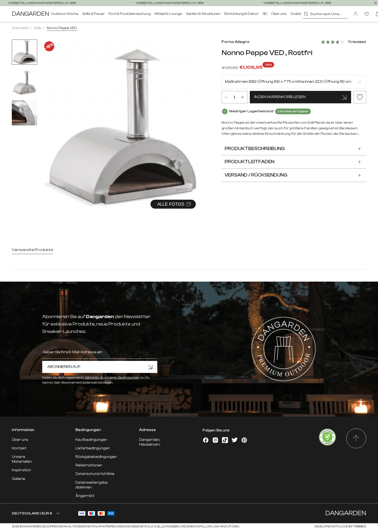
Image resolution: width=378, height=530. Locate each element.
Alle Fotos (170, 204)
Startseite (20, 28)
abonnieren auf (63, 366)
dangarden (30, 14)
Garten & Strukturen (203, 14)
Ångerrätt (84, 496)
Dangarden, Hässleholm (149, 442)
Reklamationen (88, 465)
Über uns (279, 14)
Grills (38, 28)
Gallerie (18, 479)
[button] (192, 122)
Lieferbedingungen (92, 448)
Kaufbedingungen (91, 440)
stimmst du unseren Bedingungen (112, 377)
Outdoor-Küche (64, 14)
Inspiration (21, 470)
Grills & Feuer (93, 14)
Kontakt (19, 448)
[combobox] (325, 14)
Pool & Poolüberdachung (129, 14)
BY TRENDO (357, 526)
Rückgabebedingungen (96, 457)
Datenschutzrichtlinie (94, 474)
